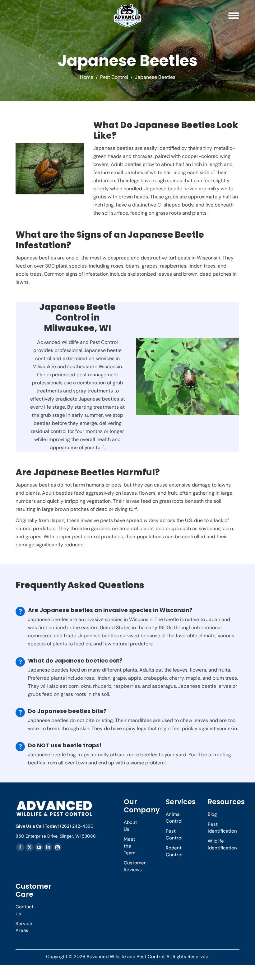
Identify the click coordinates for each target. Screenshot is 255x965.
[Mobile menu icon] (233, 15)
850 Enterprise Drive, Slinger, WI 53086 (56, 836)
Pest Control (114, 77)
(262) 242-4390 (77, 826)
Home (86, 77)
